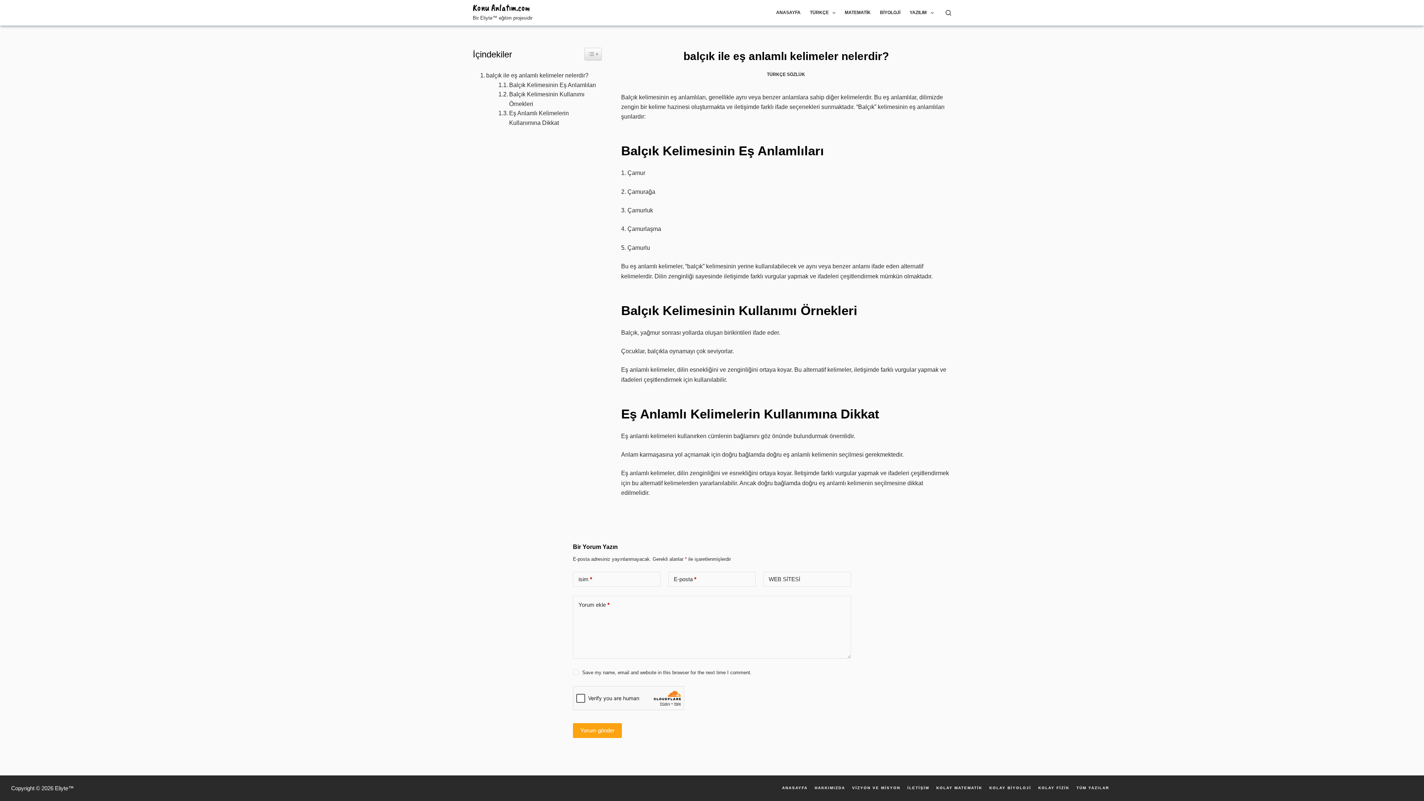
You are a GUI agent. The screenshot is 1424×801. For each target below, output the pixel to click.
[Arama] (948, 13)
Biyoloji (890, 12)
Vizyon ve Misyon (876, 788)
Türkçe (819, 12)
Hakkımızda (830, 788)
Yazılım (918, 12)
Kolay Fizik (1053, 788)
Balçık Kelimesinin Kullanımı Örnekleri (546, 99)
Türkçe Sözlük (786, 74)
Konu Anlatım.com (501, 8)
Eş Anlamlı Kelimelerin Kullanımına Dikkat (539, 118)
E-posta (685, 579)
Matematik (858, 12)
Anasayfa (788, 12)
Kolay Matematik (959, 788)
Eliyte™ (64, 788)
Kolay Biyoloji (1010, 788)
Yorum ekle (594, 605)
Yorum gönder (597, 730)
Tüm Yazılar (1093, 788)
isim (585, 579)
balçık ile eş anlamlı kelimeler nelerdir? (537, 75)
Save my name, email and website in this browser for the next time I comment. (667, 672)
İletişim (918, 788)
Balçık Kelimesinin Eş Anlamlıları (552, 85)
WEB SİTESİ (784, 579)
